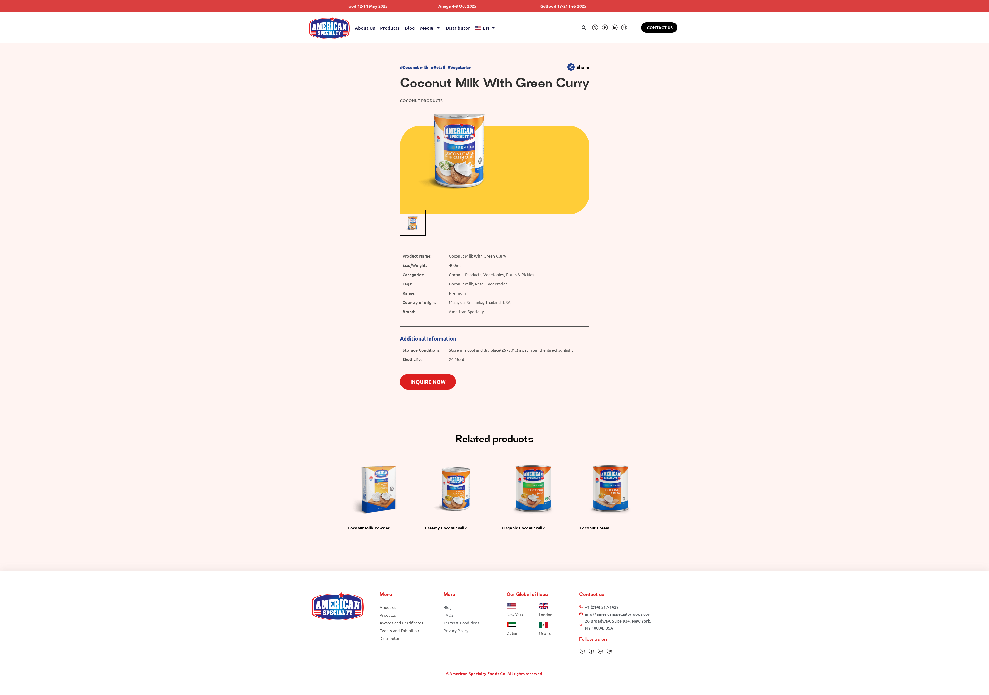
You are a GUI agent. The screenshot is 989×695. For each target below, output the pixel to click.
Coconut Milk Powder (369, 528)
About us (365, 28)
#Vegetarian (459, 67)
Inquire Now (428, 381)
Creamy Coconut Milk (446, 528)
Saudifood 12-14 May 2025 (630, 6)
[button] (584, 27)
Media (426, 28)
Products (390, 28)
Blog (410, 28)
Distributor (458, 28)
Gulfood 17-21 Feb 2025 (525, 6)
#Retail (438, 67)
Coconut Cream (594, 528)
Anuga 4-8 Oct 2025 (419, 6)
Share (582, 67)
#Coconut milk (414, 67)
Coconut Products (421, 100)
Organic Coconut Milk (523, 528)
